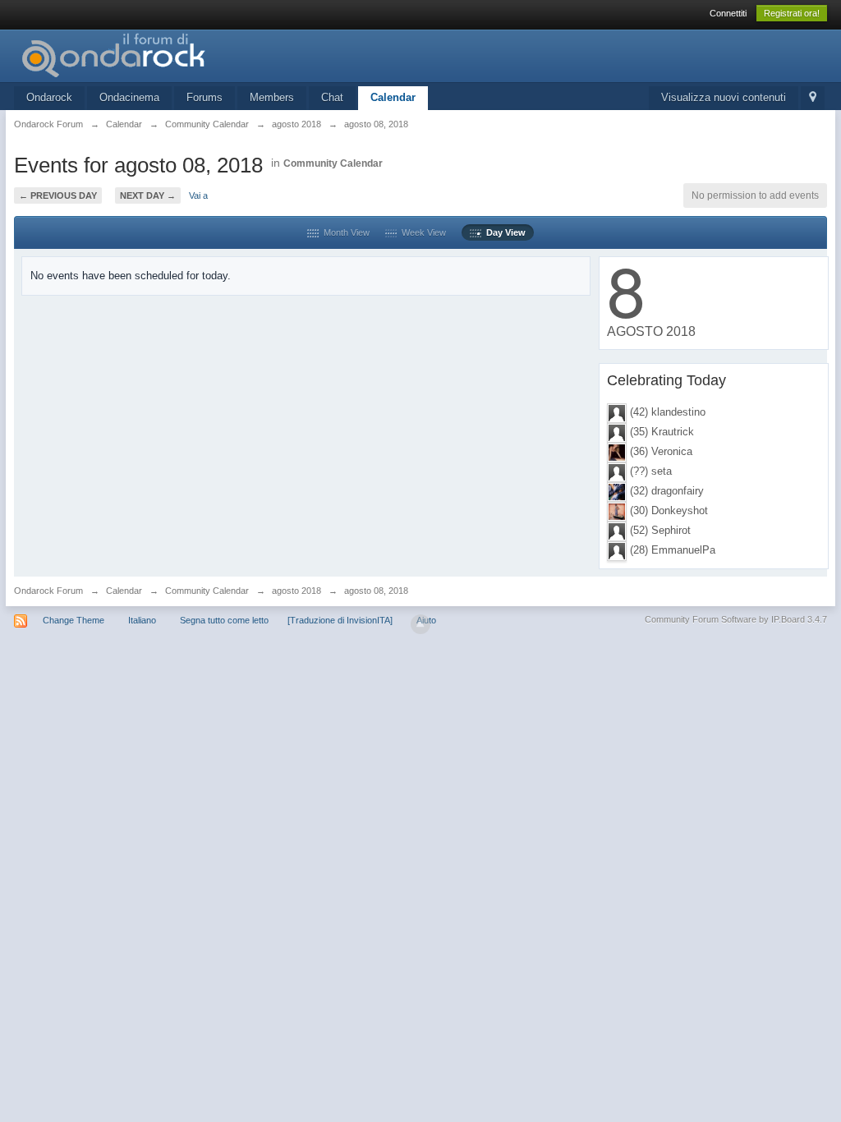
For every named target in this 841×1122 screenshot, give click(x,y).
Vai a (198, 195)
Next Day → (148, 195)
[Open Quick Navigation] (813, 98)
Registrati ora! (792, 13)
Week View (421, 232)
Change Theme (73, 620)
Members (272, 97)
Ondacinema (129, 97)
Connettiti (728, 13)
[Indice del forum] (161, 54)
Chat (332, 97)
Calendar (393, 97)
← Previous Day (58, 195)
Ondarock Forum (48, 590)
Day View (503, 232)
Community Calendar (333, 163)
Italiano (142, 620)
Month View (344, 232)
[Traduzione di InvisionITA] (340, 620)
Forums (204, 97)
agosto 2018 (296, 590)
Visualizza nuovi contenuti (723, 97)
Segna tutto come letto (224, 620)
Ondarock (49, 97)
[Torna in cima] (420, 624)
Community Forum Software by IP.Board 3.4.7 (736, 619)
